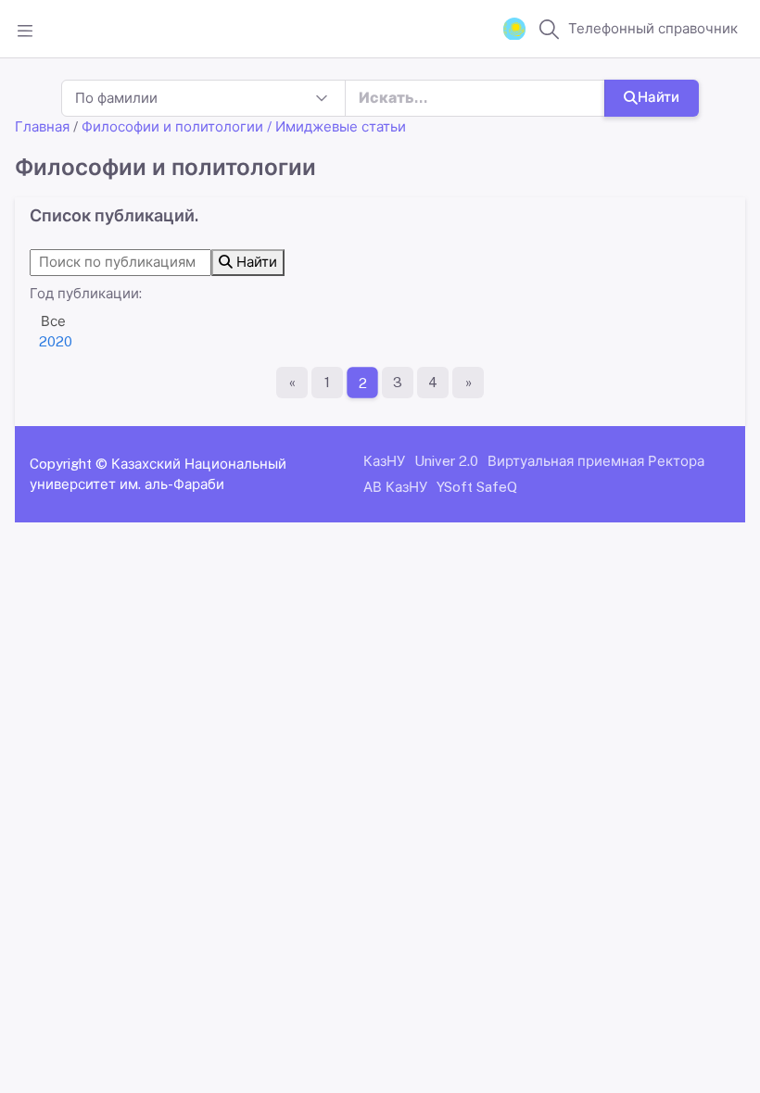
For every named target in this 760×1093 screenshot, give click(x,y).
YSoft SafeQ (477, 487)
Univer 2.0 (446, 461)
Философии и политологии (172, 126)
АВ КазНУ (395, 487)
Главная (42, 126)
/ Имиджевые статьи (336, 126)
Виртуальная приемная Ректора (596, 461)
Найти (658, 97)
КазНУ (384, 461)
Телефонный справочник (653, 28)
